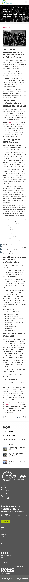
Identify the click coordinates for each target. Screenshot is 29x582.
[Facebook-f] (1, 553)
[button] (26, 2)
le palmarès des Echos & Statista (13, 404)
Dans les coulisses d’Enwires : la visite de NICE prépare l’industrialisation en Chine (17, 461)
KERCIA (10, 122)
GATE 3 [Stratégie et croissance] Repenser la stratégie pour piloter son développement (17, 454)
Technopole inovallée (8, 9)
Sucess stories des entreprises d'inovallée (13, 7)
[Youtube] (7, 553)
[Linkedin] (5, 553)
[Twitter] (3, 553)
